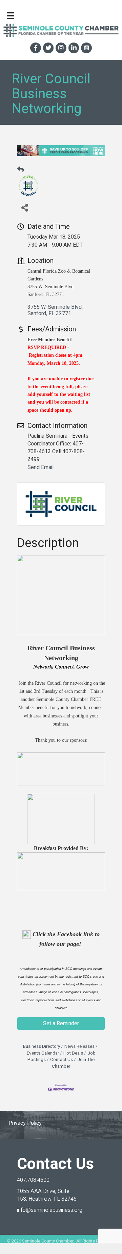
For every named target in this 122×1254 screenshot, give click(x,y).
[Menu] (10, 15)
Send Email (40, 467)
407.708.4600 (33, 1180)
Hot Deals (73, 1053)
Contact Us (61, 1059)
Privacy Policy (25, 1123)
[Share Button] (24, 207)
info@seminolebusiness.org (49, 1210)
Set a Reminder (61, 1023)
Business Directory (41, 1046)
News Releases (79, 1046)
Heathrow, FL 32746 (47, 1195)
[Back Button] (20, 170)
